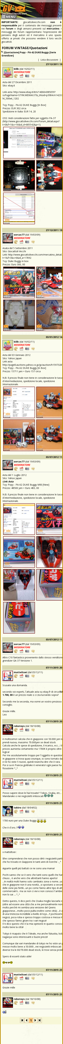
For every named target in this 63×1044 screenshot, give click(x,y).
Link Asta (8, 481)
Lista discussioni (49, 59)
